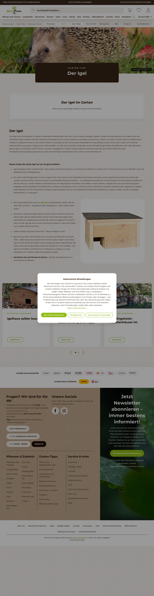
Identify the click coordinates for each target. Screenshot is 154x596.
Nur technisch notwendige (99, 315)
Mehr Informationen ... (77, 308)
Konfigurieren (76, 315)
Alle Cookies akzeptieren (54, 315)
